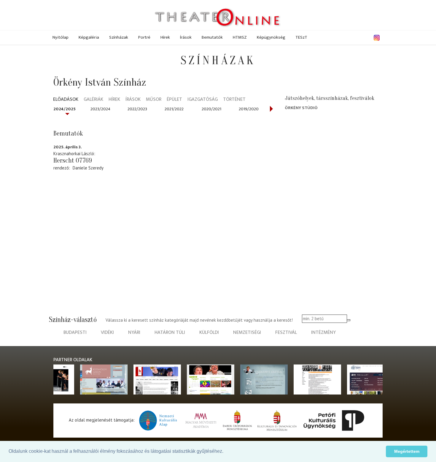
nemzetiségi (247, 333)
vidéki (107, 333)
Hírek (165, 37)
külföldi (209, 333)
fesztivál (286, 333)
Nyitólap (60, 37)
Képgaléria (89, 37)
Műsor (153, 99)
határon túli (170, 333)
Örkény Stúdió (301, 107)
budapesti (75, 333)
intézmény (323, 333)
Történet (234, 99)
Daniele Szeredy (88, 168)
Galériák (93, 99)
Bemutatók (212, 37)
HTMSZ (240, 37)
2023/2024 (100, 109)
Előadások (65, 99)
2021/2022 (174, 109)
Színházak (118, 37)
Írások (186, 37)
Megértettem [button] (406, 451)
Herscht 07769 (72, 160)
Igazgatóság (202, 99)
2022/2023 (137, 109)
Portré (144, 37)
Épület (174, 99)
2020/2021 (211, 109)
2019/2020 (249, 109)
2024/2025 (64, 109)
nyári (134, 333)
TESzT (301, 37)
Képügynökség (271, 37)
